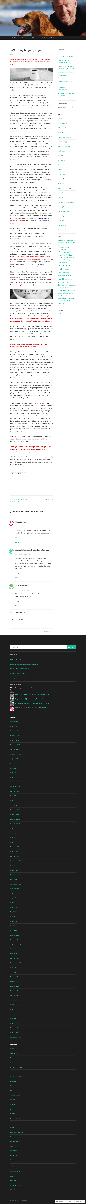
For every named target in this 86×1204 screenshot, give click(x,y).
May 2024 (13, 800)
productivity (61, 287)
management (61, 272)
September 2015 (15, 1037)
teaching (66, 298)
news (59, 282)
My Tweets (61, 314)
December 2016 (15, 986)
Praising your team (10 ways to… (41, 694)
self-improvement (68, 293)
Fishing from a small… (22, 703)
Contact (52, 37)
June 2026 (13, 726)
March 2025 (14, 777)
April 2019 (13, 930)
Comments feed (15, 1185)
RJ (74, 290)
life (62, 269)
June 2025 (13, 768)
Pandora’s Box (44, 218)
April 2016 (13, 1018)
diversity (65, 249)
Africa (60, 118)
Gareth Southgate (61, 257)
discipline (60, 249)
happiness (71, 257)
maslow (67, 272)
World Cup (68, 300)
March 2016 (14, 1023)
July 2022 (13, 865)
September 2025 (15, 754)
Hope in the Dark (63, 53)
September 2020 (15, 893)
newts (63, 282)
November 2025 (15, 745)
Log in (12, 1176)
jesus (70, 260)
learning (72, 266)
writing (61, 303)
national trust (67, 279)
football (60, 160)
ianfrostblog (19, 707)
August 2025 (14, 759)
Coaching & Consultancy (29, 37)
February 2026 (15, 735)
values (60, 216)
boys (59, 132)
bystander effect (61, 245)
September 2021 (15, 884)
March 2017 (14, 977)
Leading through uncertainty (19, 668)
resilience (72, 290)
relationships (64, 290)
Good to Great (62, 165)
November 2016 (15, 991)
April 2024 (13, 805)
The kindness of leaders (65, 56)
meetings (61, 275)
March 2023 (14, 842)
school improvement (64, 193)
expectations (69, 252)
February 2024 (15, 810)
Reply (17, 542)
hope (62, 260)
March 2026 (14, 731)
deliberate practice (64, 146)
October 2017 (14, 958)
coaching (60, 247)
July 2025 (13, 763)
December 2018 (15, 935)
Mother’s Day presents (17, 673)
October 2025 (14, 749)
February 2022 (15, 875)
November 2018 (15, 940)
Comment (47, 631)
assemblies (61, 123)
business (72, 242)
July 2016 (13, 1004)
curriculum (61, 142)
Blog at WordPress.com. (19, 1201)
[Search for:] (43, 647)
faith (64, 255)
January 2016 (14, 1032)
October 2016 (14, 995)
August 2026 (14, 721)
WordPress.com (15, 1190)
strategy (68, 295)
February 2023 (15, 847)
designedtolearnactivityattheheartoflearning (32, 550)
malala (68, 269)
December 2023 (15, 819)
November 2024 (15, 786)
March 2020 (14, 921)
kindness (60, 262)
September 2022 (15, 861)
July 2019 (13, 926)
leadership (64, 265)
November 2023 (15, 824)
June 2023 (13, 833)
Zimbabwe (61, 230)
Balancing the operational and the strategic (24, 664)
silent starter (61, 295)
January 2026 (14, 740)
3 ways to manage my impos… (41, 703)
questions (68, 287)
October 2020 (14, 888)
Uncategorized (63, 211)
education (62, 252)
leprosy (59, 269)
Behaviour (61, 128)
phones (60, 179)
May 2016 (13, 1014)
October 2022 (14, 856)
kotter (65, 262)
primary (74, 285)
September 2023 (15, 828)
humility (66, 260)
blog (64, 242)
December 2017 (15, 953)
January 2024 (14, 814)
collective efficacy (63, 137)
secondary (60, 293)
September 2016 (15, 1000)
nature (73, 279)
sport (59, 197)
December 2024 (15, 782)
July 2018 (13, 949)
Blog (44, 37)
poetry (60, 183)
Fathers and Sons (15, 659)
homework (61, 174)
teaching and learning (65, 202)
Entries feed (14, 1180)
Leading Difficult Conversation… (41, 699)
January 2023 (14, 851)
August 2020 (14, 898)
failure (60, 255)
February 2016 (14, 1028)
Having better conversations (19, 678)
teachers (60, 298)
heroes (60, 169)
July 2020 (13, 902)
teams (60, 207)
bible (61, 242)
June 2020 (13, 907)
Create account (15, 1171)
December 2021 (15, 879)
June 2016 (13, 1009)
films (59, 156)
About (14, 37)
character (68, 245)
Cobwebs (49, 499)
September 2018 (15, 944)
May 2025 (13, 772)
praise (70, 285)
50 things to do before (62, 240)
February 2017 (14, 981)
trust (59, 300)
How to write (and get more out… (36, 707)
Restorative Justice (64, 188)
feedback (61, 151)
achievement (70, 240)
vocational (61, 225)
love (65, 269)
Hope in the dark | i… (21, 694)
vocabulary (61, 220)
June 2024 (13, 796)
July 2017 (13, 967)
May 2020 (13, 912)
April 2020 (13, 916)
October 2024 (14, 791)
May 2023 (13, 837)
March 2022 (14, 870)
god (67, 257)
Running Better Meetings (66, 72)
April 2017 (13, 972)
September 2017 (15, 963)
